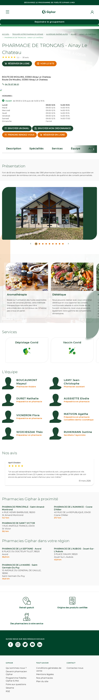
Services (57, 148)
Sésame (10, 688)
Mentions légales (45, 674)
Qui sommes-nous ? (16, 668)
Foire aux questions (16, 684)
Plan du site (42, 681)
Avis (91, 148)
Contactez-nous (75, 668)
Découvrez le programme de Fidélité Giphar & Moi (49, 2)
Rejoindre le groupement (49, 22)
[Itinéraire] (49, 90)
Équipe (75, 148)
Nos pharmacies (44, 678)
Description (13, 148)
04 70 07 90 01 (12, 84)
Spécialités (36, 148)
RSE (8, 691)
